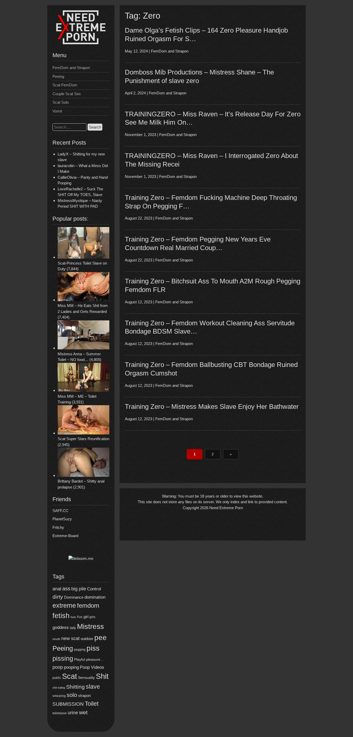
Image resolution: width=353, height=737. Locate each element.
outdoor (87, 638)
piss (93, 648)
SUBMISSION (68, 704)
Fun (79, 617)
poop (57, 667)
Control (94, 588)
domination (95, 597)
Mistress (90, 626)
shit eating (58, 687)
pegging (80, 649)
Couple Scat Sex (66, 94)
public (56, 678)
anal (56, 588)
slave (93, 686)
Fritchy (58, 527)
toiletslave (59, 713)
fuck (73, 617)
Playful (79, 659)
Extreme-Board (65, 535)
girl (85, 616)
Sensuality (86, 678)
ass (66, 588)
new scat (70, 638)
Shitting (75, 687)
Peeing (58, 76)
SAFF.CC (60, 510)
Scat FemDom (64, 85)
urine (73, 712)
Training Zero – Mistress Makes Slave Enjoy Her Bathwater (212, 406)
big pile (78, 588)
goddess (60, 627)
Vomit (57, 111)
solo (72, 695)
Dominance (73, 597)
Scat (69, 676)
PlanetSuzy (62, 519)
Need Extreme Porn (226, 508)
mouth (56, 639)
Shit (102, 676)
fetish (61, 616)
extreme (64, 605)
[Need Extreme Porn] (81, 43)
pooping (71, 667)
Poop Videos (92, 667)
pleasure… (95, 659)
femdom (88, 605)
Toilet (91, 703)
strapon (84, 695)
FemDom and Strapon (71, 67)
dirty (57, 597)
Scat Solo (60, 102)
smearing (59, 695)
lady (73, 628)
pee (100, 637)
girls (92, 617)
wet (83, 712)
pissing (62, 658)
